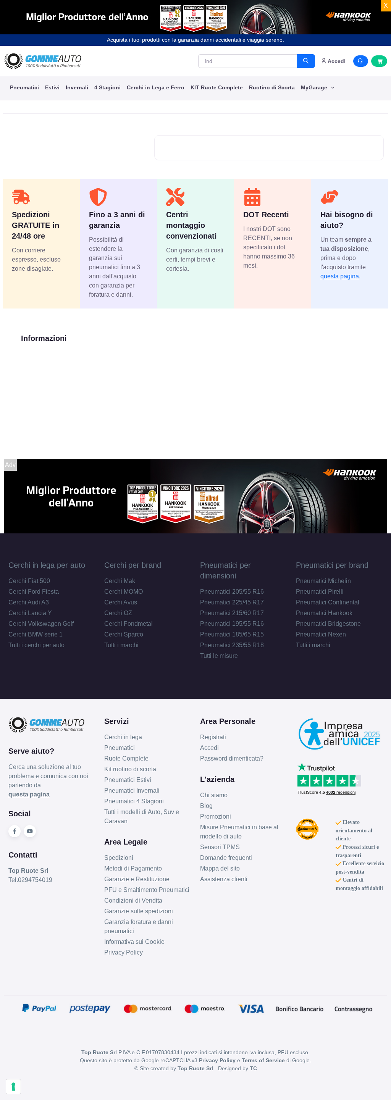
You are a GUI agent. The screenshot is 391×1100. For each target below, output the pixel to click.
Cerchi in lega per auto (46, 565)
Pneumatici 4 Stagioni (134, 801)
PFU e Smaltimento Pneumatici (146, 890)
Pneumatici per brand (332, 565)
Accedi (209, 748)
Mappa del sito (220, 868)
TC (253, 1068)
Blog (206, 806)
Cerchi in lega (123, 737)
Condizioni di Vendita (133, 900)
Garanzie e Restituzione (137, 879)
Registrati (213, 737)
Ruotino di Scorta (272, 87)
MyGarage (315, 87)
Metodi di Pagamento (133, 868)
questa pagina (339, 276)
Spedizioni (118, 857)
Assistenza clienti (223, 879)
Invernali (77, 87)
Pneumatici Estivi (127, 780)
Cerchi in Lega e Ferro (155, 87)
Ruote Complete (126, 758)
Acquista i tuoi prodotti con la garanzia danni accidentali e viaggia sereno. (195, 40)
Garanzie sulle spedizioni (138, 911)
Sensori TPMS (220, 847)
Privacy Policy (123, 952)
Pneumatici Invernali (132, 790)
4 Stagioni (107, 87)
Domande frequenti (226, 857)
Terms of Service (263, 1060)
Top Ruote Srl (195, 1068)
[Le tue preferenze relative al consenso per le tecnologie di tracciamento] (13, 1086)
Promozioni (215, 816)
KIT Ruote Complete (217, 87)
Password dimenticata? (231, 758)
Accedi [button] (336, 61)
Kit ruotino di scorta (130, 769)
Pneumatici (24, 87)
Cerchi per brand (132, 565)
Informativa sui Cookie (134, 941)
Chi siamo (214, 795)
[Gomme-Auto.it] (43, 61)
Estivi (52, 87)
